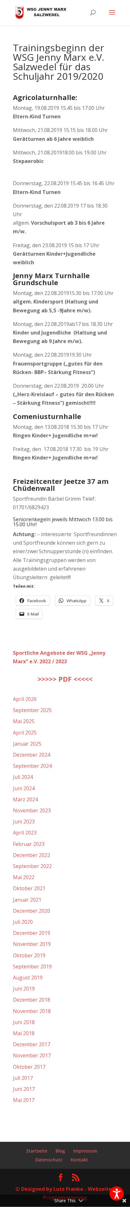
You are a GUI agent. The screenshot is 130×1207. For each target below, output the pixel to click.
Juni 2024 (24, 788)
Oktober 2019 (29, 955)
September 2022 (32, 866)
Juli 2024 (23, 776)
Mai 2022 (23, 877)
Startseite (36, 1151)
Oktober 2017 (29, 1066)
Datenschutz (48, 1160)
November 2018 (32, 1011)
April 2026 (25, 699)
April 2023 (25, 832)
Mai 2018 (23, 1033)
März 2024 (25, 799)
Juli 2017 (23, 1077)
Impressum (85, 1151)
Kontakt (79, 1160)
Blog (60, 1151)
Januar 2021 (27, 899)
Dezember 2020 (31, 910)
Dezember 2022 (31, 855)
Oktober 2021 (29, 888)
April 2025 (25, 732)
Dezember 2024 (31, 754)
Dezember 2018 (31, 999)
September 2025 (32, 710)
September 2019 (32, 966)
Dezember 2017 (31, 1044)
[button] (116, 1193)
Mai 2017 (23, 1100)
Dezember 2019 (31, 932)
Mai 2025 (23, 721)
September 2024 (32, 765)
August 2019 (28, 977)
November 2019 (32, 944)
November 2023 (32, 810)
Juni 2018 (24, 1022)
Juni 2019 (24, 988)
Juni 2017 (24, 1088)
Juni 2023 (24, 821)
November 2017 (32, 1055)
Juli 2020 (23, 921)
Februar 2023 (28, 844)
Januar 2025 (27, 743)
